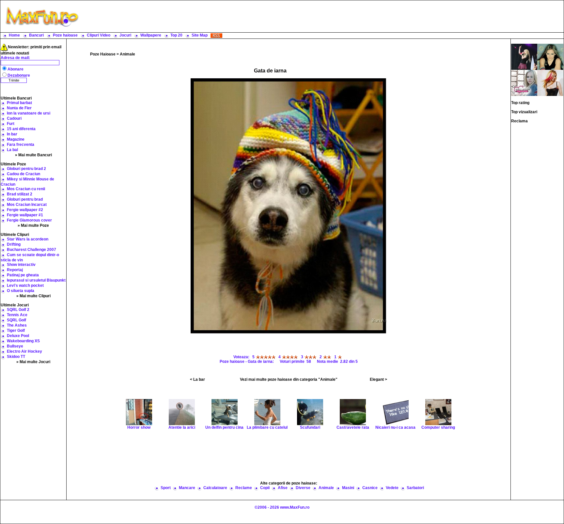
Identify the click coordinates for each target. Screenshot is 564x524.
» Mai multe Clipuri (33, 296)
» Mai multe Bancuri (33, 155)
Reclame (243, 487)
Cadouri (14, 118)
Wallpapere (150, 35)
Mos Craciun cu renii (26, 189)
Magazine (15, 139)
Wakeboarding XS (23, 341)
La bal (12, 149)
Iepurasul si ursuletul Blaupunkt (36, 280)
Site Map (200, 35)
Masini (348, 487)
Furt (10, 123)
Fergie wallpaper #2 (25, 210)
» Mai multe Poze (33, 225)
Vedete (392, 487)
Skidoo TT (16, 356)
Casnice (370, 487)
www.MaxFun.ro (294, 507)
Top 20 (176, 35)
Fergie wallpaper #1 (25, 215)
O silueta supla (20, 290)
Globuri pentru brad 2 (26, 168)
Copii (265, 487)
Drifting (14, 244)
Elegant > (378, 379)
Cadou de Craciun (23, 174)
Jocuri (125, 35)
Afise (283, 487)
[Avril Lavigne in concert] (524, 56)
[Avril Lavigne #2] (550, 56)
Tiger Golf (16, 330)
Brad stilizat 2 (19, 194)
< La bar (197, 379)
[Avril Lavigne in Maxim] (550, 82)
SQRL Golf (16, 320)
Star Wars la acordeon (27, 239)
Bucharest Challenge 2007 (31, 249)
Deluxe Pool (18, 335)
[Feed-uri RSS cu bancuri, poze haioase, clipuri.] (216, 35)
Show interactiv (21, 264)
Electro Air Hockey (24, 351)
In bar (12, 134)
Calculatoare (215, 487)
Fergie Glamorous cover (29, 220)
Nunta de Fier (19, 108)
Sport (166, 487)
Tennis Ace (17, 315)
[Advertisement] (323, 16)
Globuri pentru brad (25, 199)
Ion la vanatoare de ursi (28, 113)
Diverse (303, 487)
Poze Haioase (103, 54)
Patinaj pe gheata (23, 275)
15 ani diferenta (21, 129)
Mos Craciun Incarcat (27, 204)
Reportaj (15, 270)
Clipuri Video (98, 35)
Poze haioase (65, 35)
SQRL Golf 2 (18, 309)
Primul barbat (19, 102)
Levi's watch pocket (25, 285)
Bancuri (36, 35)
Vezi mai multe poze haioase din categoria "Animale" (288, 379)
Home (14, 35)
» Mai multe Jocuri (33, 362)
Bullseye (15, 346)
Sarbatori (415, 487)
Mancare (187, 487)
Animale (127, 54)
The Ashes (17, 325)
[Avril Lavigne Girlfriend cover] (524, 82)
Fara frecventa (20, 144)
